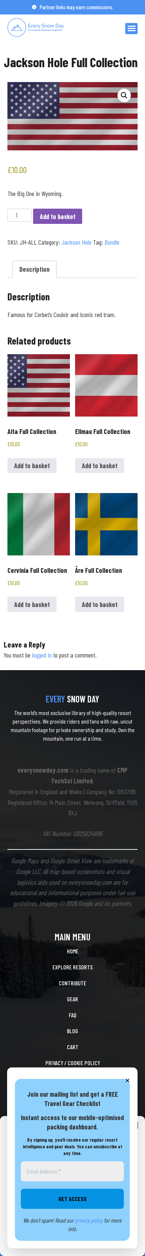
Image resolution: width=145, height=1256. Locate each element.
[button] (124, 95)
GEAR (72, 998)
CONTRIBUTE (72, 982)
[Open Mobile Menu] (131, 28)
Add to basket (57, 216)
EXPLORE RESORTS (72, 966)
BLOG (72, 1030)
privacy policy (89, 1220)
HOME (72, 951)
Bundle (111, 242)
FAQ (72, 1014)
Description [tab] (34, 269)
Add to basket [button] (32, 465)
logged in (42, 655)
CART (72, 1046)
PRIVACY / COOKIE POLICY (72, 1062)
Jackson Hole (76, 242)
